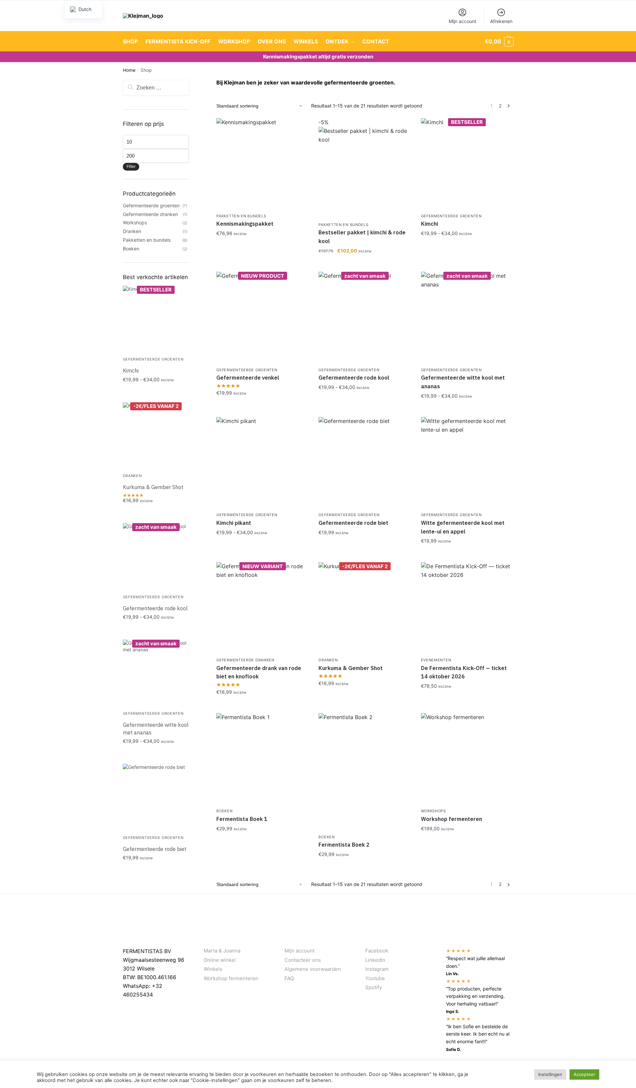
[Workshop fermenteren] (467, 759)
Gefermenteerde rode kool (354, 377)
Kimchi (429, 223)
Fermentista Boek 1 (241, 819)
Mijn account (462, 21)
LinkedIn (375, 960)
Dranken (328, 660)
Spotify (373, 987)
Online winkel (220, 960)
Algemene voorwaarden (312, 969)
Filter (131, 166)
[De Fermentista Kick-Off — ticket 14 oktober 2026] (467, 608)
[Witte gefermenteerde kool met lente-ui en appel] (467, 463)
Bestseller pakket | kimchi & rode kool (362, 236)
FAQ (289, 978)
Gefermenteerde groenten (451, 216)
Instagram (377, 969)
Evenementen (436, 660)
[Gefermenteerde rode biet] (365, 463)
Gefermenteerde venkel (247, 377)
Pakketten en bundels (241, 216)
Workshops (433, 811)
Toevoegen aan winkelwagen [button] (262, 248)
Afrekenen (501, 21)
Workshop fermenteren (451, 819)
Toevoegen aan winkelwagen (467, 248)
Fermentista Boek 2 (344, 844)
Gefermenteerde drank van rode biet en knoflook (258, 672)
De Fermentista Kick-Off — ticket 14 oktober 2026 (464, 672)
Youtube (375, 978)
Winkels (213, 969)
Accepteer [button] (584, 1074)
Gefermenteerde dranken (245, 660)
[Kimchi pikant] (262, 463)
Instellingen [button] (550, 1074)
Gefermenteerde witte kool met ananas (463, 382)
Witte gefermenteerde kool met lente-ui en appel (462, 527)
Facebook (376, 950)
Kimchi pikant (233, 522)
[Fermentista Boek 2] (365, 772)
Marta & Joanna (222, 950)
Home (129, 70)
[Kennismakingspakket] (262, 164)
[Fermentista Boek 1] (262, 759)
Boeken (224, 811)
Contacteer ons (302, 960)
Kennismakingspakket (244, 223)
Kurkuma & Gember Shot (351, 668)
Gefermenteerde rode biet (353, 522)
